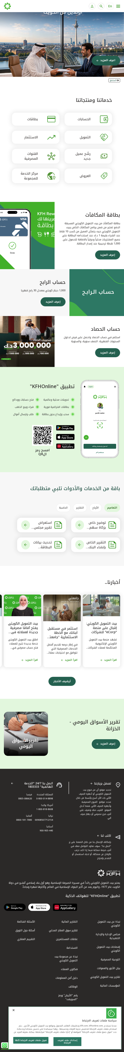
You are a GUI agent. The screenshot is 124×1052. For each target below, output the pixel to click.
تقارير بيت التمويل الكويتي (105, 976)
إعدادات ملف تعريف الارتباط (67, 1041)
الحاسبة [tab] (63, 507)
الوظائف (73, 986)
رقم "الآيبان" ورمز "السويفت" (68, 997)
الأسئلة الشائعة (26, 921)
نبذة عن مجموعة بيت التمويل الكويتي (66, 958)
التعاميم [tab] (112, 507)
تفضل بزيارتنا (102, 783)
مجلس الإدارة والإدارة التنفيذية (108, 936)
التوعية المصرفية (110, 959)
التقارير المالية (70, 921)
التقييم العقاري (26, 939)
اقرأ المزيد (110, 659)
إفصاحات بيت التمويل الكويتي (108, 948)
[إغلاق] (13, 1010)
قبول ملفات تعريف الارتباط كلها (31, 1040)
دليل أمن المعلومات (67, 977)
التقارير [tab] (80, 507)
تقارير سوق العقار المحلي (63, 930)
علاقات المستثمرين (67, 939)
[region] (64, 1028)
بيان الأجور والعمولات (108, 968)
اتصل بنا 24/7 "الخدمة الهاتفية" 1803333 (38, 785)
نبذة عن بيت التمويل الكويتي (109, 923)
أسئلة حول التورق (25, 930)
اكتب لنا (106, 836)
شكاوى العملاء (69, 969)
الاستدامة (72, 947)
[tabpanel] (62, 535)
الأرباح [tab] (95, 507)
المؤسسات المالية (110, 985)
